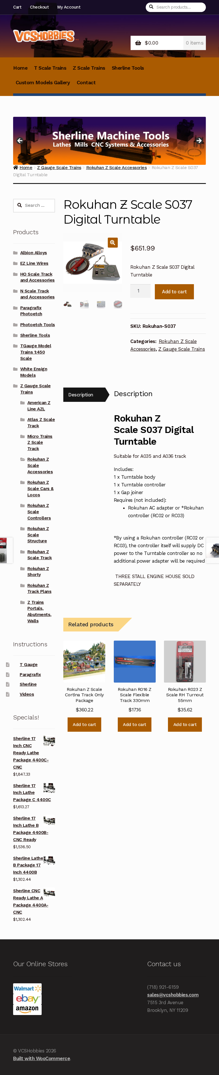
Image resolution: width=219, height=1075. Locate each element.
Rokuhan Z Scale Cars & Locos (40, 489)
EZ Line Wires (34, 263)
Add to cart (174, 291)
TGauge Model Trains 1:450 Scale (35, 352)
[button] (113, 243)
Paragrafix (30, 674)
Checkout (39, 7)
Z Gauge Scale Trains (181, 349)
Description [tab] (80, 395)
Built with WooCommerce (41, 1058)
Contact (86, 82)
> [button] (198, 141)
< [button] (20, 141)
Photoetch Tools (37, 324)
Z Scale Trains (89, 68)
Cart (17, 7)
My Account (68, 7)
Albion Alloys (33, 252)
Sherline (28, 684)
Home (20, 68)
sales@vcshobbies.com (172, 995)
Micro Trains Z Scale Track (39, 443)
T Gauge (29, 664)
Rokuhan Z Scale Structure (38, 535)
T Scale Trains (50, 68)
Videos (27, 694)
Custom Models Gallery (43, 82)
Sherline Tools (128, 68)
